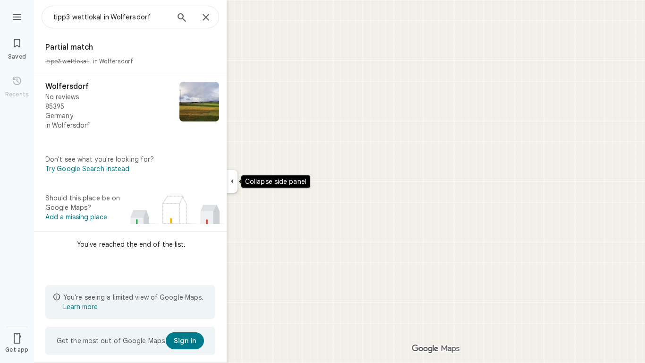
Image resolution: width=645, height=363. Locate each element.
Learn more (80, 306)
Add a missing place (76, 217)
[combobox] (111, 17)
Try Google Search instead (87, 168)
